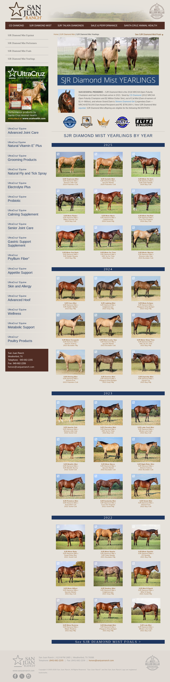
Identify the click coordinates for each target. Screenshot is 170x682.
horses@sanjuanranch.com (21, 367)
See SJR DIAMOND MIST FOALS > (108, 642)
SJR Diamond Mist (67, 34)
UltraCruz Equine (23, 130)
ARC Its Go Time (108, 256)
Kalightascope (108, 307)
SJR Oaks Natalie (146, 182)
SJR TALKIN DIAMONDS (71, 25)
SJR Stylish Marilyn (70, 307)
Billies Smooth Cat (71, 219)
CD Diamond (135, 95)
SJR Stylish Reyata (70, 256)
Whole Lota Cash (145, 431)
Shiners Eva (70, 380)
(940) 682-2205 (56, 660)
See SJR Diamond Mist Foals (148, 34)
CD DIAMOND (16, 25)
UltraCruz (18, 257)
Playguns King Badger (145, 307)
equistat (82, 108)
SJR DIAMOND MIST (40, 25)
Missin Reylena (70, 629)
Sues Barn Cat (70, 505)
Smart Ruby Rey (70, 555)
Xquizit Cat (146, 380)
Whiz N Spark (146, 592)
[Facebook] (15, 676)
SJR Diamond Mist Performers (22, 43)
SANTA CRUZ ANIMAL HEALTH (140, 25)
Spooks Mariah (108, 182)
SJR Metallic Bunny (70, 468)
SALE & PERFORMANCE (104, 25)
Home (55, 34)
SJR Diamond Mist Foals (19, 51)
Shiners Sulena (70, 343)
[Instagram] (28, 676)
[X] (21, 676)
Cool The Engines (146, 219)
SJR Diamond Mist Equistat (21, 35)
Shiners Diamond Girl (125, 101)
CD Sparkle (145, 555)
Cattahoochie (108, 219)
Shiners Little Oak (70, 182)
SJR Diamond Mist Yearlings (21, 59)
